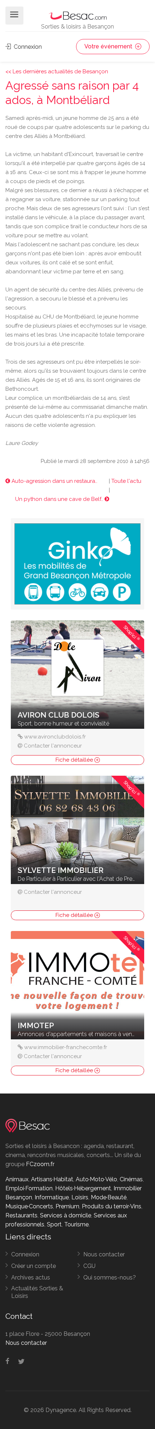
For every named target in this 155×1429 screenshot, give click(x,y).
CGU (89, 1266)
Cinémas (131, 1179)
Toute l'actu (126, 481)
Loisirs (79, 1197)
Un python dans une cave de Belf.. (60, 499)
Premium (67, 1206)
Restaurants (21, 1215)
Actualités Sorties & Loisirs (37, 1292)
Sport (54, 1224)
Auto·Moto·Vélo (96, 1179)
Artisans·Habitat (52, 1179)
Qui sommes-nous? (109, 1277)
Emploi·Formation (29, 1188)
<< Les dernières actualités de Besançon (56, 71)
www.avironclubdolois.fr (55, 736)
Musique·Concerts (29, 1206)
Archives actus (30, 1277)
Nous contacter (104, 1254)
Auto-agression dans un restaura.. (53, 481)
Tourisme (76, 1224)
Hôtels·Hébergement (83, 1188)
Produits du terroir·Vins (111, 1206)
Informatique (52, 1197)
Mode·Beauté (109, 1197)
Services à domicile (65, 1215)
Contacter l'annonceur (53, 745)
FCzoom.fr (40, 1164)
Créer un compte (33, 1266)
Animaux (16, 1179)
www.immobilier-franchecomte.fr (65, 1047)
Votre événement (109, 46)
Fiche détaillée (75, 760)
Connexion (27, 46)
